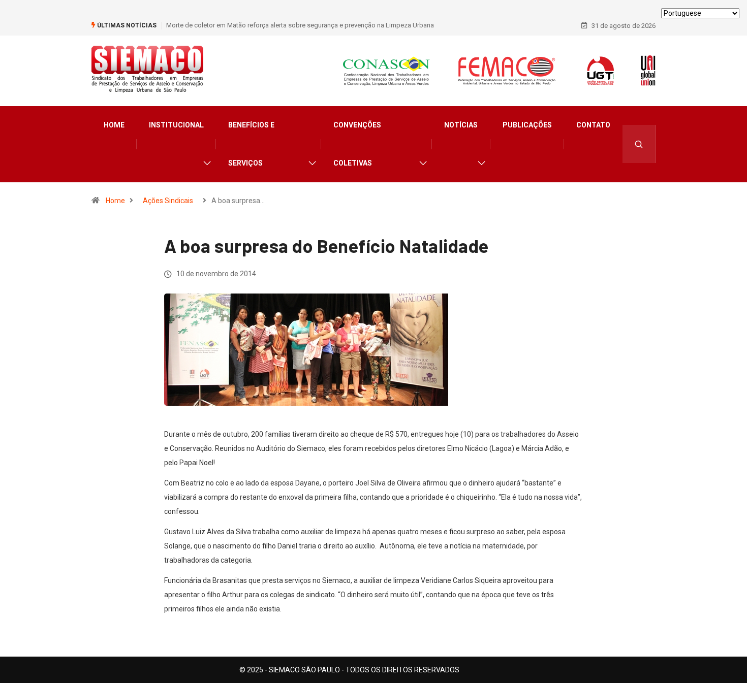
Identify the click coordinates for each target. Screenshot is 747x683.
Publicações (527, 125)
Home (114, 125)
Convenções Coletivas (357, 144)
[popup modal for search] (639, 144)
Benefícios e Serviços (251, 144)
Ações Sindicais (168, 201)
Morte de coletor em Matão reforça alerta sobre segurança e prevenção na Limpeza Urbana (300, 25)
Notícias (461, 125)
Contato (593, 125)
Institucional (176, 125)
